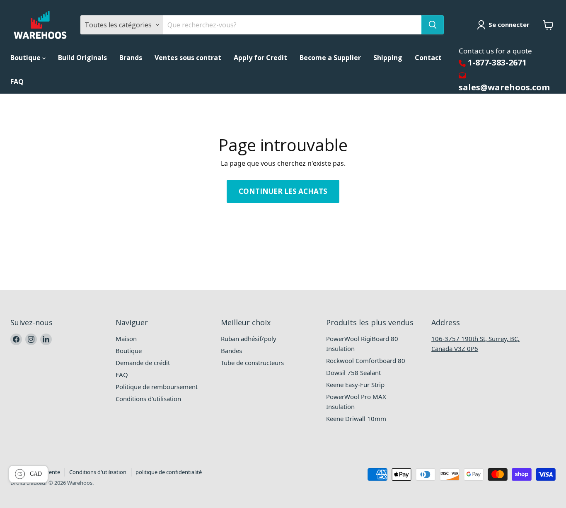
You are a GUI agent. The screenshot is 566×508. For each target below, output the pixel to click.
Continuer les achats (283, 191)
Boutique (26, 57)
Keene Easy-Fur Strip (355, 384)
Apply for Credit (260, 57)
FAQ (17, 81)
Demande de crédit (143, 362)
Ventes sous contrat (188, 57)
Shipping (387, 57)
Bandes (231, 350)
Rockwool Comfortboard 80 (365, 360)
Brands (130, 57)
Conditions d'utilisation (148, 398)
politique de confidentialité (168, 472)
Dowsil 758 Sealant (353, 372)
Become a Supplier (330, 57)
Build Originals (82, 57)
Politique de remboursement (157, 386)
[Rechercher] (432, 24)
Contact (428, 57)
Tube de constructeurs (252, 362)
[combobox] (292, 24)
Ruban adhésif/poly (248, 338)
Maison (126, 338)
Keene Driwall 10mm (356, 418)
